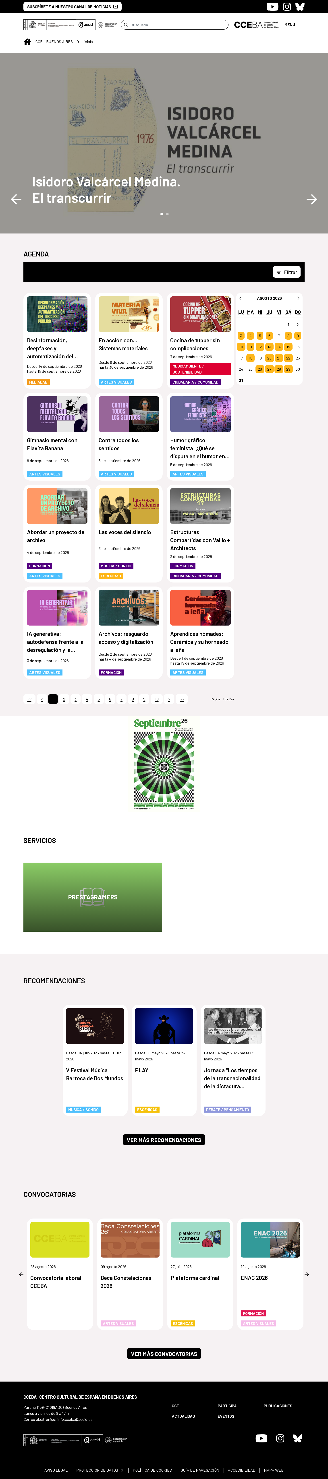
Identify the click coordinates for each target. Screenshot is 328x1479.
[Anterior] (241, 298)
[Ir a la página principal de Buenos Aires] (256, 24)
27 (269, 369)
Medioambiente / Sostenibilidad (188, 369)
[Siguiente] (298, 298)
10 (241, 346)
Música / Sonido (116, 565)
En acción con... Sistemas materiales (123, 344)
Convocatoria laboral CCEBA (55, 1281)
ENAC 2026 (254, 1277)
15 (288, 346)
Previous (16, 199)
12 (260, 346)
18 (250, 357)
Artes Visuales (116, 382)
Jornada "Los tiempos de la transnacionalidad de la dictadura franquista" (232, 1078)
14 (279, 346)
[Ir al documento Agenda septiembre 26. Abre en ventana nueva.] (164, 764)
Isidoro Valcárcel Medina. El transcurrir (106, 189)
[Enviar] (126, 24)
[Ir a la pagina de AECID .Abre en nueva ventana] (85, 24)
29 (288, 369)
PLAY (141, 1070)
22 (288, 357)
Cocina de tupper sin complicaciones (195, 344)
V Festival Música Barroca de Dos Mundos (94, 1074)
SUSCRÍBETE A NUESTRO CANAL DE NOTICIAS (69, 6)
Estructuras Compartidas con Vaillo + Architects (200, 540)
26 (260, 369)
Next (312, 199)
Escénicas (111, 575)
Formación (39, 565)
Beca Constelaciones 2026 (126, 1281)
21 (279, 357)
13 (269, 346)
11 (250, 346)
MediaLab (38, 382)
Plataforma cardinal (195, 1277)
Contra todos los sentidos (119, 444)
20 (269, 357)
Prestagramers (93, 897)
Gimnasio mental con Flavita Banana (52, 444)
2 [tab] (167, 213)
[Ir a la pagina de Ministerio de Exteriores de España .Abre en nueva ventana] (49, 24)
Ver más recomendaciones (164, 1139)
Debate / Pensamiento (227, 1109)
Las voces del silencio (125, 532)
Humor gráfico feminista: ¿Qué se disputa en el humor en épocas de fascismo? (197, 448)
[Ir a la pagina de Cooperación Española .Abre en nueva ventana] (107, 25)
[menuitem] (191, 1406)
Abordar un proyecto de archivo (55, 536)
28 (279, 369)
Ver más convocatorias (164, 1353)
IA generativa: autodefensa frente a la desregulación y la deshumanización (55, 642)
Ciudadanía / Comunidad (195, 382)
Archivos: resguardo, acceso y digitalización (126, 637)
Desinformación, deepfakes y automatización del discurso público (50, 348)
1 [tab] (161, 213)
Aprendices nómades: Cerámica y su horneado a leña (199, 641)
